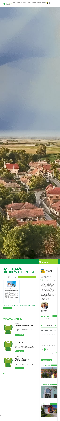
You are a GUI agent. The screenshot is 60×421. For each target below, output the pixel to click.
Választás (29, 2)
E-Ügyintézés (45, 261)
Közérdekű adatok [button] (23, 3)
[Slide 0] (30, 257)
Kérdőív (54, 261)
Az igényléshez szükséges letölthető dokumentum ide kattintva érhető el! (19, 305)
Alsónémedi (18, 2)
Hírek (14, 2)
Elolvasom (19, 334)
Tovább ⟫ (49, 299)
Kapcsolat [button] (44, 2)
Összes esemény (46, 360)
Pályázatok (34, 2)
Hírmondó (39, 2)
